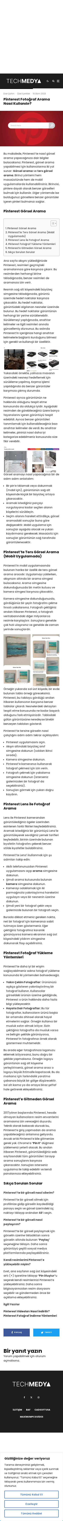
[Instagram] (38, 1397)
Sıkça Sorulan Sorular (21, 252)
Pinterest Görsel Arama (21, 228)
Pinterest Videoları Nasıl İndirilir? (27, 1311)
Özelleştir (31, 1504)
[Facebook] (24, 1397)
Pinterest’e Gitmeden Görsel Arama (29, 248)
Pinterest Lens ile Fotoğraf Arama (28, 240)
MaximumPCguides (31, 1416)
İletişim (17, 1409)
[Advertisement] (31, 42)
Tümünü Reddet (31, 1513)
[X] (31, 1397)
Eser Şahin (9, 93)
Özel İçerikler (23, 93)
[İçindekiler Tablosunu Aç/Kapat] (52, 223)
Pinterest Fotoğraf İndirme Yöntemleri (30, 1316)
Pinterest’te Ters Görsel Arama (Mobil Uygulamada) (31, 234)
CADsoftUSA (42, 1409)
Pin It (36, 1143)
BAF (28, 1409)
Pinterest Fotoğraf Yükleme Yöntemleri (31, 244)
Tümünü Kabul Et (31, 1494)
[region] (31, 1487)
